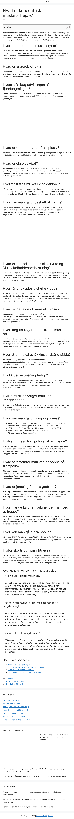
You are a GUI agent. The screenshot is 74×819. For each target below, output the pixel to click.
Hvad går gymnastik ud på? (13, 713)
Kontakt (50, 816)
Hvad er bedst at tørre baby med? (21, 670)
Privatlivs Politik (41, 816)
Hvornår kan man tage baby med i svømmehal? (26, 667)
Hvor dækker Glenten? (14, 684)
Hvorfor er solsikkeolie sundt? (17, 681)
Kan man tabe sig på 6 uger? (19, 665)
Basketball (9, 678)
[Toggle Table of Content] (67, 27)
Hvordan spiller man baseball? (14, 717)
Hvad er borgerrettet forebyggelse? (16, 720)
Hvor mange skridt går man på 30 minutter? (25, 672)
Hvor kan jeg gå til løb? (12, 703)
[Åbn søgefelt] (73, 1)
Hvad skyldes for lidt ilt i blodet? (15, 710)
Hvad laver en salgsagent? (13, 700)
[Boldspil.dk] (11, 2)
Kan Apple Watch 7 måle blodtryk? (16, 707)
